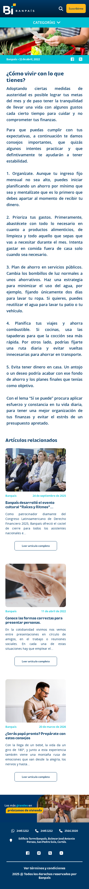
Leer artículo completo (36, 546)
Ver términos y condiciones (44, 868)
